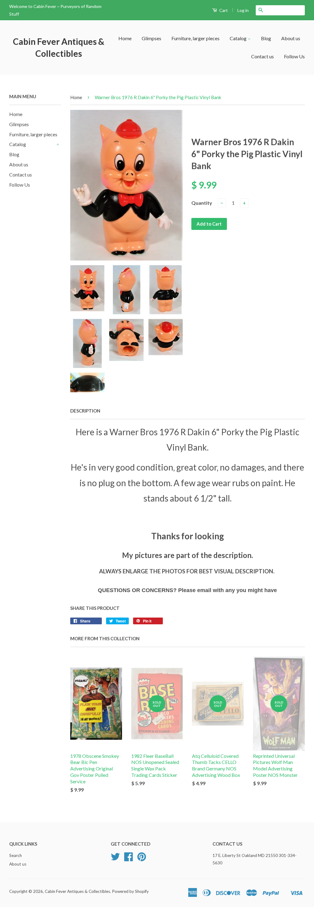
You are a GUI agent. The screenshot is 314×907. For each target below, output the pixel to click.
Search (15, 855)
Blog (266, 38)
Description (85, 410)
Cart (223, 10)
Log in (243, 10)
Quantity (201, 203)
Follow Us (294, 56)
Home (125, 38)
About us (290, 38)
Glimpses (151, 38)
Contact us (262, 56)
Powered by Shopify (130, 891)
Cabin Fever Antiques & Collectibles (58, 47)
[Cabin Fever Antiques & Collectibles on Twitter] (115, 858)
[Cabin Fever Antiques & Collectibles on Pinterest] (141, 858)
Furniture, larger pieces (195, 38)
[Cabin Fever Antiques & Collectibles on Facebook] (128, 858)
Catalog (238, 38)
